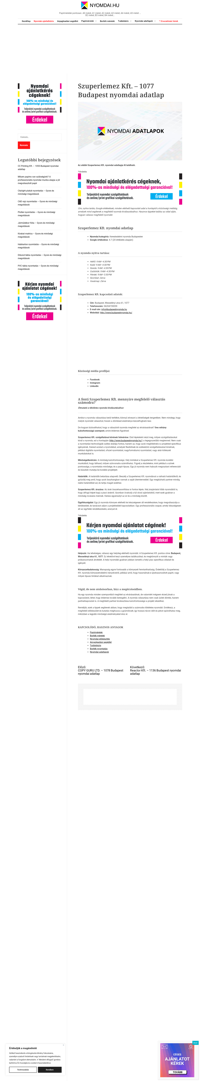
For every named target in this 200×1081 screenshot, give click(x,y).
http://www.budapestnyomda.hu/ (116, 312)
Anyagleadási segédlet (67, 21)
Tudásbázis (123, 21)
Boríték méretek (107, 21)
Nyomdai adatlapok (144, 21)
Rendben (50, 1070)
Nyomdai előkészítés (100, 639)
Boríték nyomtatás (98, 648)
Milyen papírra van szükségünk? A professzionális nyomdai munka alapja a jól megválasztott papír (39, 180)
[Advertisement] (100, 49)
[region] (35, 1060)
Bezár (195, 1043)
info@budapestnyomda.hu (114, 309)
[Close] (63, 1045)
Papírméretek (87, 21)
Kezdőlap (26, 21)
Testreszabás (23, 1070)
